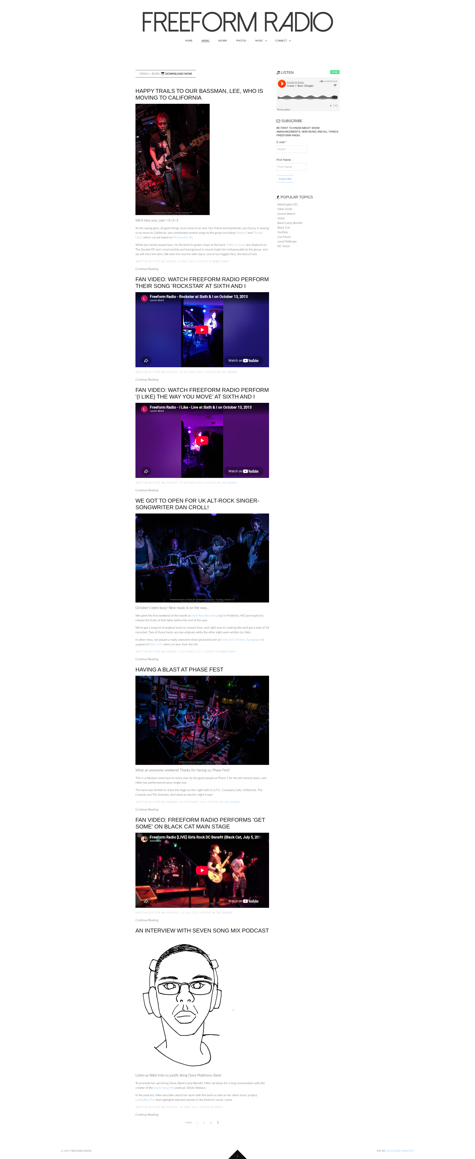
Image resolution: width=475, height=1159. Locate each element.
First (189, 1123)
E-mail (281, 142)
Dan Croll (156, 644)
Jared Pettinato (287, 241)
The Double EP (182, 237)
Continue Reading (146, 269)
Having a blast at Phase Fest (179, 669)
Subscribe (285, 178)
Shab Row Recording (204, 615)
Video (281, 218)
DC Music (283, 246)
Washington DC (287, 204)
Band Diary (221, 261)
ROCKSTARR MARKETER (400, 1151)
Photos (241, 41)
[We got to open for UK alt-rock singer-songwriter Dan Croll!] (202, 557)
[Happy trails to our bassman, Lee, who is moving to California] (172, 159)
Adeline (241, 232)
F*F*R (156, 261)
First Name (283, 159)
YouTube (282, 232)
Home (189, 41)
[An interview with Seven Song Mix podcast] (188, 1003)
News (205, 41)
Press (219, 1107)
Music (259, 41)
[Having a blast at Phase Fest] (202, 720)
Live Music (284, 236)
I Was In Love (235, 244)
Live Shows (229, 372)
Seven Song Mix (164, 1087)
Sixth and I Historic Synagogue (241, 639)
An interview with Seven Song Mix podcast (202, 930)
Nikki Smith (284, 209)
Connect (281, 41)
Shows (222, 41)
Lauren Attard (286, 213)
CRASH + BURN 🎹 (165, 73)
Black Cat (283, 227)
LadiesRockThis (145, 1099)
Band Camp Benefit (289, 223)
